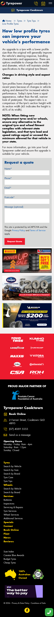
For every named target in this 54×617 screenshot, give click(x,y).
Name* (8, 168)
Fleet (6, 533)
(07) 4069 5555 (18, 429)
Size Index (9, 551)
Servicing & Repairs (13, 507)
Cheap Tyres (10, 562)
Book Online (11, 529)
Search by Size (11, 470)
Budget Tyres (10, 559)
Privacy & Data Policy (20, 603)
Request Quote (14, 241)
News (7, 537)
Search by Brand (12, 473)
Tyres (7, 462)
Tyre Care (8, 477)
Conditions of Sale (38, 603)
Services (8, 496)
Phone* (8, 178)
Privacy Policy (18, 230)
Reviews (9, 541)
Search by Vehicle (12, 466)
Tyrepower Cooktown (29, 10)
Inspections (9, 503)
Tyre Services (10, 511)
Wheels (8, 484)
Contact (8, 526)
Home (8, 20)
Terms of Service (38, 230)
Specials (8, 522)
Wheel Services (11, 514)
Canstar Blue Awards (14, 555)
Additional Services (13, 518)
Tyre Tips (8, 481)
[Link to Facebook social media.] (27, 610)
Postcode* (9, 197)
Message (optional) (13, 206)
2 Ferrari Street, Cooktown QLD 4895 (27, 421)
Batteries (8, 499)
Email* (7, 187)
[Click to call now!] (36, 3)
